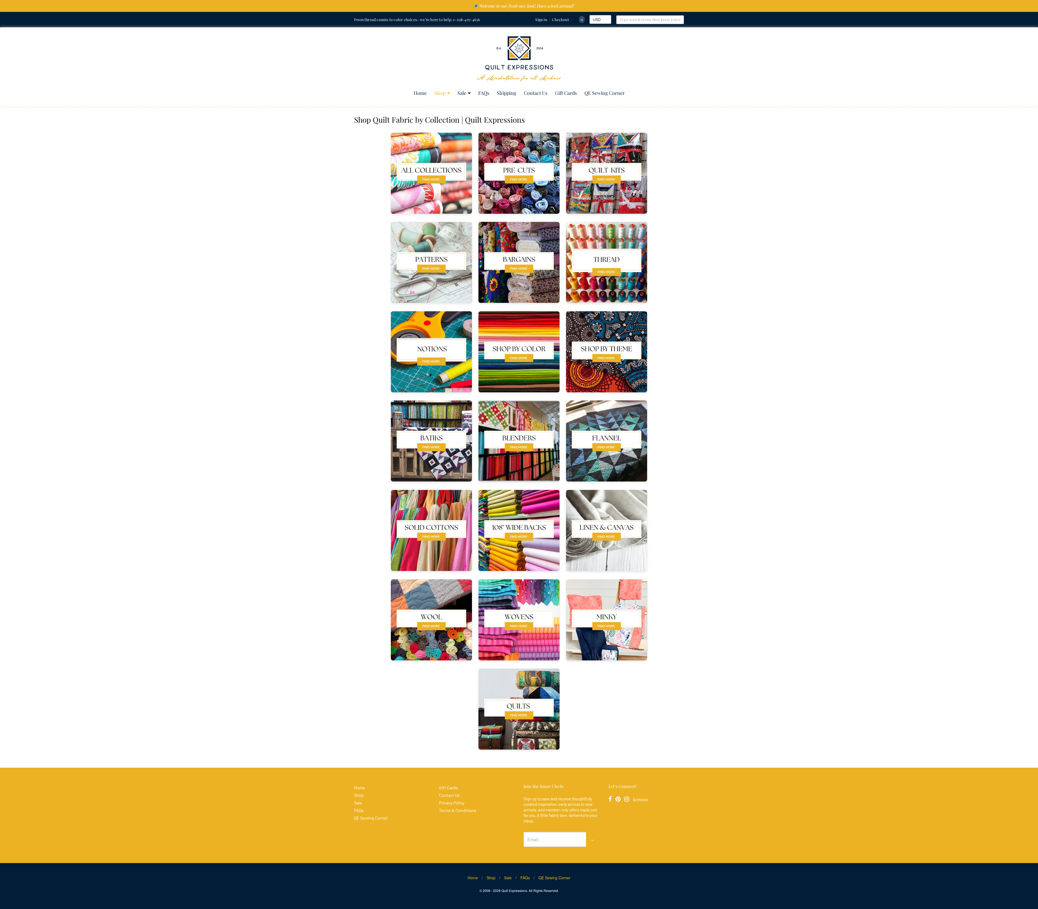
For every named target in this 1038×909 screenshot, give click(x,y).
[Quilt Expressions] (519, 59)
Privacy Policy (451, 802)
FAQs (483, 93)
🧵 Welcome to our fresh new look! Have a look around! (523, 6)
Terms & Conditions (457, 810)
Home (420, 93)
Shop (439, 93)
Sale (461, 93)
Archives (640, 799)
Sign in (541, 19)
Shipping (506, 93)
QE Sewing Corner (604, 93)
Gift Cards (566, 93)
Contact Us (535, 93)
